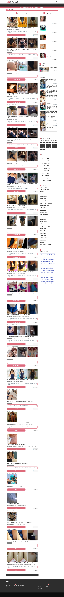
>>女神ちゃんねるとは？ (40, 583)
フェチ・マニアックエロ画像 (46, 203)
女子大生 (54, 144)
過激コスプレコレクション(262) (45, 266)
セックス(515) (43, 259)
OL (54, 147)
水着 (42, 149)
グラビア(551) (50, 257)
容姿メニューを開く (46, 170)
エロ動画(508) (48, 259)
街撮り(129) (46, 277)
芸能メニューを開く (46, 158)
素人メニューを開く (46, 160)
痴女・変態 (48, 147)
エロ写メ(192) (46, 272)
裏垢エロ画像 (43, 228)
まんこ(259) (52, 266)
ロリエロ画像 (43, 240)
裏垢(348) (42, 263)
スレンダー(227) (48, 270)
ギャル (48, 144)
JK (42, 142)
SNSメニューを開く (46, 175)
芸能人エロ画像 (43, 193)
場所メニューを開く (46, 178)
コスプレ (42, 144)
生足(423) (47, 261)
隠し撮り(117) (51, 281)
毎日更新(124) (50, 277)
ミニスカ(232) (43, 270)
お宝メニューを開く (46, 173)
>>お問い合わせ (39, 588)
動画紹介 (42, 242)
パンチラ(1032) (47, 254)
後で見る (35, 35)
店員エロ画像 (43, 233)
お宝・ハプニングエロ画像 (45, 244)
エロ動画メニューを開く (47, 180)
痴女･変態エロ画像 (44, 214)
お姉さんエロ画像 (43, 221)
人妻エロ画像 (43, 207)
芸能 (48, 142)
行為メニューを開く (46, 165)
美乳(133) (42, 277)
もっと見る (48, 132)
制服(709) (42, 257)
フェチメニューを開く (46, 168)
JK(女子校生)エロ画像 (44, 189)
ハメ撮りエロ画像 (43, 212)
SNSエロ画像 (43, 210)
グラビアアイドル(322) (47, 263)
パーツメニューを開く (46, 163)
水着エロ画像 (43, 223)
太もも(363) (51, 261)
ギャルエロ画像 (43, 200)
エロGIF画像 (42, 191)
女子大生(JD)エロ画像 (44, 205)
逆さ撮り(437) (43, 261)
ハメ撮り (42, 147)
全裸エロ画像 (43, 235)
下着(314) (53, 263)
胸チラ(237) (47, 268)
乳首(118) (47, 281)
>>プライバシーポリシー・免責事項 (42, 586)
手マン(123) (46, 279)
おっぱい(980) (52, 254)
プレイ (41, 246)
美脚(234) (51, 268)
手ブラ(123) (42, 279)
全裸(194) (42, 272)
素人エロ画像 (43, 219)
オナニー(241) (43, 268)
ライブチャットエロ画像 (45, 226)
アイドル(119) (43, 281)
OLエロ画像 (42, 217)
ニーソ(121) (51, 279)
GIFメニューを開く (45, 182)
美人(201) (52, 270)
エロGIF (54, 142)
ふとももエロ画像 (43, 237)
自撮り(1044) (42, 254)
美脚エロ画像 (43, 230)
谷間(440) (51, 259)
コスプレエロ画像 (43, 196)
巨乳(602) (45, 257)
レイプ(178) (51, 272)
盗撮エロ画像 (43, 198)
